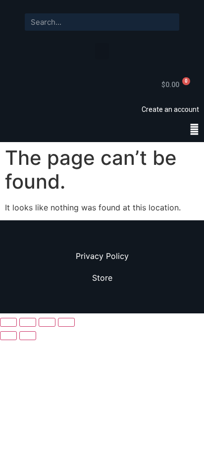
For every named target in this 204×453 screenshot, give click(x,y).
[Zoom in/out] (66, 322)
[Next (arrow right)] (27, 335)
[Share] (27, 322)
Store (102, 278)
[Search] (170, 22)
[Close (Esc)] (8, 322)
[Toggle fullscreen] (47, 322)
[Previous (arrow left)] (8, 335)
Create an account (170, 109)
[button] (102, 51)
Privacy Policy (102, 256)
